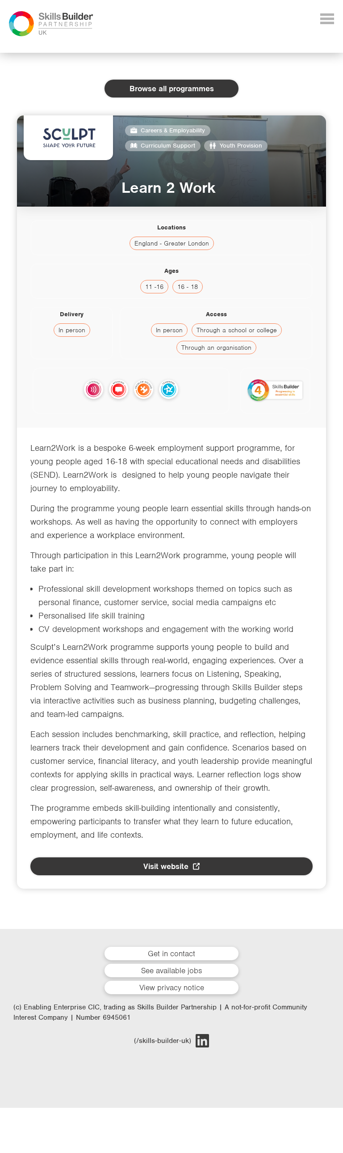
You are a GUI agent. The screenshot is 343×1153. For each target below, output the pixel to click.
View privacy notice (171, 987)
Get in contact (171, 953)
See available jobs (171, 970)
